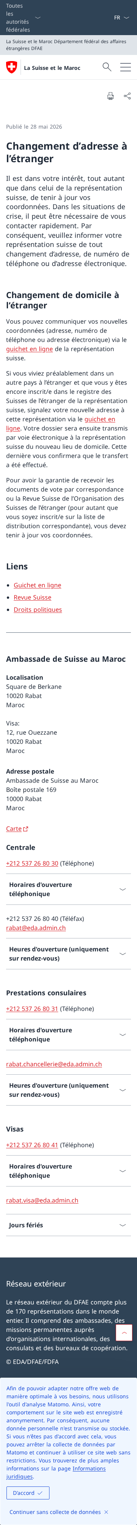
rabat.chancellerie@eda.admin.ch (54, 1064)
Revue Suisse (32, 597)
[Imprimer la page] (110, 95)
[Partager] (127, 95)
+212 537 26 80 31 (32, 1008)
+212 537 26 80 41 (32, 1145)
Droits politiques (38, 609)
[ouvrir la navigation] (125, 67)
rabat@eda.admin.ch (36, 928)
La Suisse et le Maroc (52, 67)
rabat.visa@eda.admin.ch (42, 1200)
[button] (124, 1332)
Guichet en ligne (37, 585)
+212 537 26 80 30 (32, 863)
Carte (14, 828)
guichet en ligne (29, 349)
